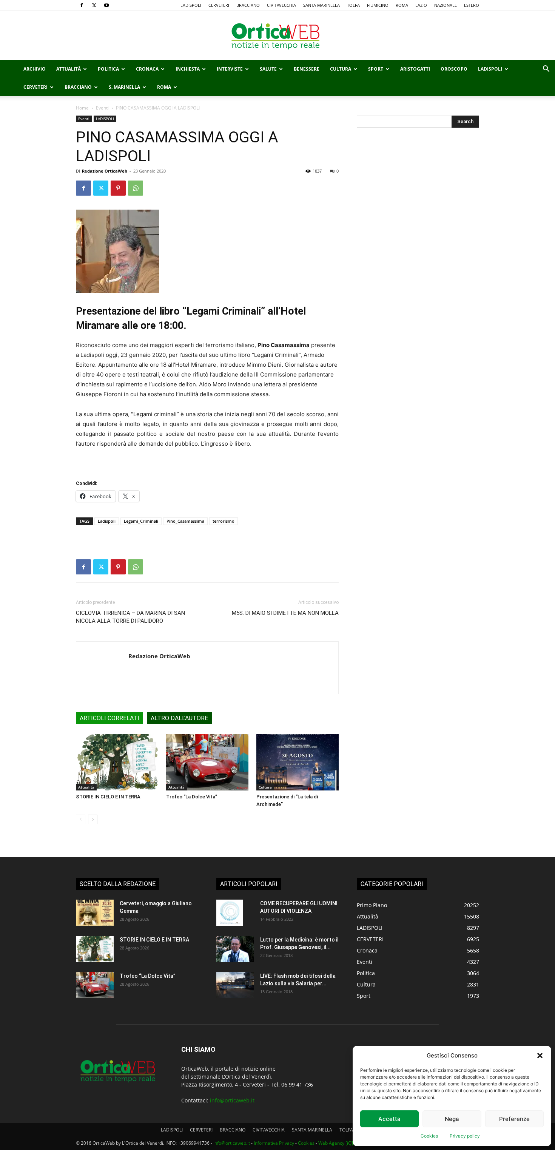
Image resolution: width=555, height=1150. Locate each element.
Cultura (340, 69)
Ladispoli (107, 521)
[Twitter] (94, 5)
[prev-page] (80, 819)
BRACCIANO (248, 5)
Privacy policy (465, 1136)
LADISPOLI (190, 5)
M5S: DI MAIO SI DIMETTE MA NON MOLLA (285, 613)
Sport (375, 69)
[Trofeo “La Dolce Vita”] (207, 762)
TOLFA (353, 5)
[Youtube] (106, 5)
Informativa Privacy (274, 1143)
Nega (452, 1118)
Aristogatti (415, 69)
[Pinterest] (118, 188)
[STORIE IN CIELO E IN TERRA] (117, 762)
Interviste (230, 69)
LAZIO (421, 5)
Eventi (102, 108)
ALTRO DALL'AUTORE (179, 718)
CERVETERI (218, 5)
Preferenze (514, 1118)
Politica (108, 69)
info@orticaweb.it (232, 1100)
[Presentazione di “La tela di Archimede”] (297, 762)
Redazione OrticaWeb (104, 171)
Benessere (306, 69)
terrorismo (223, 521)
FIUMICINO (377, 5)
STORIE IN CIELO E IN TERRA (108, 797)
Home (82, 108)
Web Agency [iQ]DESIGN (344, 1143)
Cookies (429, 1136)
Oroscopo (454, 69)
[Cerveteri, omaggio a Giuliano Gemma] (95, 913)
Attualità (68, 69)
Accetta (389, 1118)
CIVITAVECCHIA (281, 5)
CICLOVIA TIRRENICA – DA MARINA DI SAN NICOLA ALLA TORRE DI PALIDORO (130, 617)
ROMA (402, 5)
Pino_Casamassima (185, 521)
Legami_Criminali (141, 521)
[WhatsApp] (135, 188)
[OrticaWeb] (277, 36)
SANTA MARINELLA (321, 5)
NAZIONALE (445, 5)
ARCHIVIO (34, 69)
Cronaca (147, 69)
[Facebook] (81, 5)
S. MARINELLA (124, 87)
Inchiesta (188, 69)
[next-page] (92, 819)
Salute (268, 69)
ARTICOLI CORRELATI (109, 718)
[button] (540, 1055)
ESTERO (471, 5)
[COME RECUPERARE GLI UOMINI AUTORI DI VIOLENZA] (229, 913)
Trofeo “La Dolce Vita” (191, 797)
